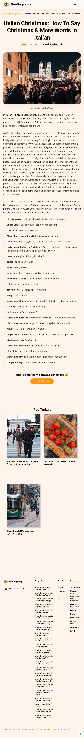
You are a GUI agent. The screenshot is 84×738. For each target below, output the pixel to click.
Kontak (72, 631)
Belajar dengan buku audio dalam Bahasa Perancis (44, 605)
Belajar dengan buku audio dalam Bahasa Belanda (44, 674)
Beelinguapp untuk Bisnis (74, 605)
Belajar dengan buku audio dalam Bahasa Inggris (44, 588)
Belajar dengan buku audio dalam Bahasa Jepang (44, 623)
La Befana (40, 114)
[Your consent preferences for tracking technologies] (80, 734)
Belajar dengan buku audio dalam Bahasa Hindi (44, 640)
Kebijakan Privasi (73, 622)
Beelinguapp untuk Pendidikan (74, 599)
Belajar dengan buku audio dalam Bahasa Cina (44, 634)
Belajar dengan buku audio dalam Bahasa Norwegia (44, 680)
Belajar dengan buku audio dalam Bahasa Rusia (44, 628)
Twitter (60, 595)
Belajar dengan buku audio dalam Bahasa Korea (44, 651)
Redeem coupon (73, 592)
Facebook (61, 587)
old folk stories (23, 122)
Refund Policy (75, 618)
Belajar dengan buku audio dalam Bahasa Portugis (44, 600)
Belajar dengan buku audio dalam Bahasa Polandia (44, 668)
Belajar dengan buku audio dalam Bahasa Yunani (44, 686)
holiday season (65, 205)
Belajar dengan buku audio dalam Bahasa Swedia (44, 663)
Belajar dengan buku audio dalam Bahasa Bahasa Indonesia (44, 692)
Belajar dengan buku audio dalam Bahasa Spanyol (44, 594)
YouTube (61, 598)
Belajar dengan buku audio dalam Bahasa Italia (44, 611)
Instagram (61, 591)
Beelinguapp (8, 13)
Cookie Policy (74, 627)
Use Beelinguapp (42, 381)
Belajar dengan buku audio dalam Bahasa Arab (44, 657)
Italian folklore (13, 114)
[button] (75, 4)
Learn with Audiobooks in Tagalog (43, 705)
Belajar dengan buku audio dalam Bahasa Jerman (44, 617)
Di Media (73, 610)
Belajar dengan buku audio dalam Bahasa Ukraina (44, 699)
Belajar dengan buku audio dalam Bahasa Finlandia (44, 716)
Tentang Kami (75, 587)
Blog (19, 13)
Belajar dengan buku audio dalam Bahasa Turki (44, 645)
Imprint (72, 614)
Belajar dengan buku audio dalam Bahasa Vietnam (44, 711)
